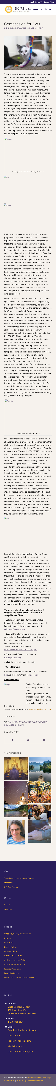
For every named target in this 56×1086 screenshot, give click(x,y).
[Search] (28, 9)
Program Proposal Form (19, 1041)
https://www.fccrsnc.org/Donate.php (20, 649)
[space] (28, 53)
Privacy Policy (49, 2)
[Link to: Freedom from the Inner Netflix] (16, 811)
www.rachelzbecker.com (40, 709)
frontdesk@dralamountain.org (22, 1030)
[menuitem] (31, 2)
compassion (10, 725)
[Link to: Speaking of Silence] (16, 768)
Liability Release (11, 947)
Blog (31, 2)
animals (13, 722)
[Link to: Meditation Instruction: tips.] (39, 769)
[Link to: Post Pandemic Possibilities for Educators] (16, 832)
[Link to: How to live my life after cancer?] (39, 812)
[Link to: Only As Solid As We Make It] (16, 793)
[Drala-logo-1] (23, 9)
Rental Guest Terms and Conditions (19, 978)
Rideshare (8, 883)
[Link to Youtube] (50, 9)
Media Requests (15, 1046)
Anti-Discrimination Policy (15, 960)
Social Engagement (35, 28)
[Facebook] (12, 739)
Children (7, 938)
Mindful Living (20, 28)
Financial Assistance (12, 969)
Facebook (33, 675)
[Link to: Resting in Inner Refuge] (39, 831)
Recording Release (12, 973)
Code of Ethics (10, 951)
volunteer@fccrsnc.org (14, 629)
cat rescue (29, 722)
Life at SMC (8, 28)
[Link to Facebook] (42, 9)
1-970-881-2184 (15, 1022)
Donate (7, 905)
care (20, 722)
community (41, 722)
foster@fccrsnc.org (12, 657)
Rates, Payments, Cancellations (17, 934)
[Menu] (34, 9)
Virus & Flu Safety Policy (14, 964)
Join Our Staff (14, 1035)
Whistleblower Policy (13, 956)
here (6, 675)
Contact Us (38, 2)
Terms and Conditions (35, 1081)
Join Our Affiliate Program (20, 1051)
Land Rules (8, 942)
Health (20, 725)
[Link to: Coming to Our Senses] (39, 792)
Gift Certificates (11, 887)
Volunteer (8, 909)
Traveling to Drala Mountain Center (19, 878)
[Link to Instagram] (46, 9)
